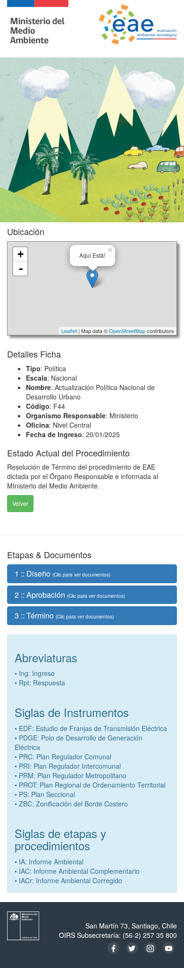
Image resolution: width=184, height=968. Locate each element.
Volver (20, 503)
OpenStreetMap (127, 330)
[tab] (92, 574)
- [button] (20, 268)
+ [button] (20, 254)
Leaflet (69, 330)
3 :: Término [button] (64, 615)
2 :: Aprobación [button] (70, 594)
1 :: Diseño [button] (62, 573)
